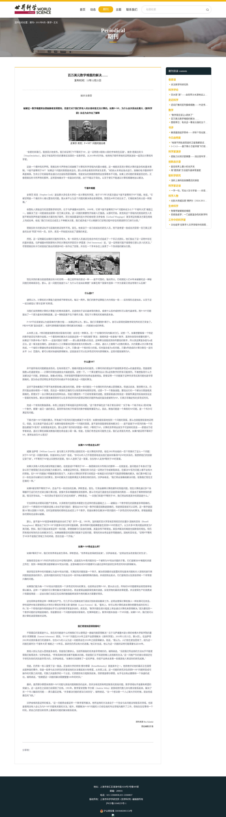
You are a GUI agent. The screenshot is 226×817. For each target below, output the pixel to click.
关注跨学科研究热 (179, 84)
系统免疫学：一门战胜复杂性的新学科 (189, 214)
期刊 (106, 9)
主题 (118, 9)
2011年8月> (41, 22)
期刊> (32, 22)
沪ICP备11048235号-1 (116, 803)
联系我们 (131, 9)
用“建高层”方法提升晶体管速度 (186, 170)
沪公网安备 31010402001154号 (117, 811)
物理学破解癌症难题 (180, 211)
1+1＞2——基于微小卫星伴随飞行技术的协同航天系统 (197, 146)
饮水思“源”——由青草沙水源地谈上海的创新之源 (194, 95)
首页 (82, 9)
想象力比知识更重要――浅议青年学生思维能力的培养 (197, 156)
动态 (93, 9)
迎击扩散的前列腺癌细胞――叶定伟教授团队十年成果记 (198, 105)
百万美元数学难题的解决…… (185, 119)
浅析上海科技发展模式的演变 (185, 180)
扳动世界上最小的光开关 (183, 166)
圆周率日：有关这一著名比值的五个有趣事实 (192, 122)
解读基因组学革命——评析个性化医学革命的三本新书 (197, 132)
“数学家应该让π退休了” (182, 115)
